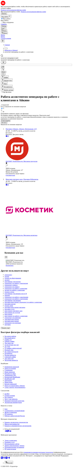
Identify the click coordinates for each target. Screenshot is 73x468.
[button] (3, 35)
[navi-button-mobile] (3, 40)
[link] (4, 30)
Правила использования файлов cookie (33, 12)
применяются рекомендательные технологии (38, 452)
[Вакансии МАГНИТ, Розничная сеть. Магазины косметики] (38, 210)
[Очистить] (3, 62)
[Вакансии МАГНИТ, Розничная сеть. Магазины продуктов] (38, 149)
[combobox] (9, 58)
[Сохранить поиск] (3, 67)
